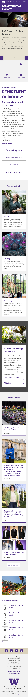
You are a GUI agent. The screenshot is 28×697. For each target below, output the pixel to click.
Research (7, 216)
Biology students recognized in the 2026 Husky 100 (14, 553)
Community (8, 301)
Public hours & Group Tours (12, 378)
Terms (14, 694)
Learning (7, 259)
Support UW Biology (14, 673)
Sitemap (20, 694)
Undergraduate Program (14, 157)
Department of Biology (11, 8)
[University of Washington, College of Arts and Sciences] (11, 2)
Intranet (14, 676)
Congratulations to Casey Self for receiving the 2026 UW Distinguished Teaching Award (13, 514)
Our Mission (6, 143)
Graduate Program (9, 52)
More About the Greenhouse (9, 383)
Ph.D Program (14, 164)
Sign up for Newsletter (14, 671)
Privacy (8, 694)
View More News (13, 565)
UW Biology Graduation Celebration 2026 (12, 429)
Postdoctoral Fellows (14, 172)
